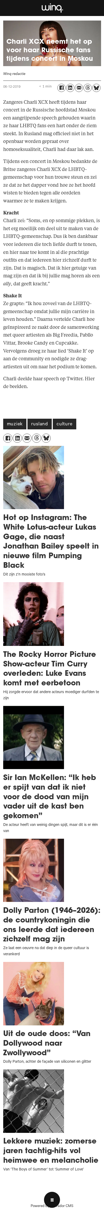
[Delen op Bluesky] (96, 88)
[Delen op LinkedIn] (70, 88)
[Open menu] (52, 1200)
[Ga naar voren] (52, 8)
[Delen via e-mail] (79, 88)
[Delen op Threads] (87, 88)
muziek (15, 424)
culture (65, 424)
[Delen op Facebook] (61, 88)
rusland (39, 424)
